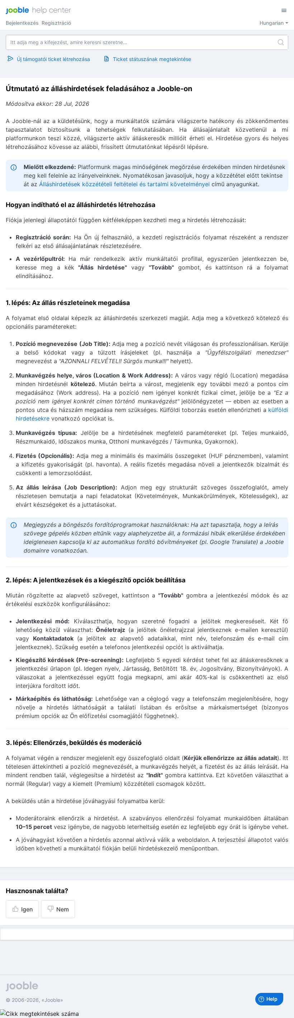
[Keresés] (281, 42)
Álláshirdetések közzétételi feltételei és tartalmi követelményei (124, 184)
